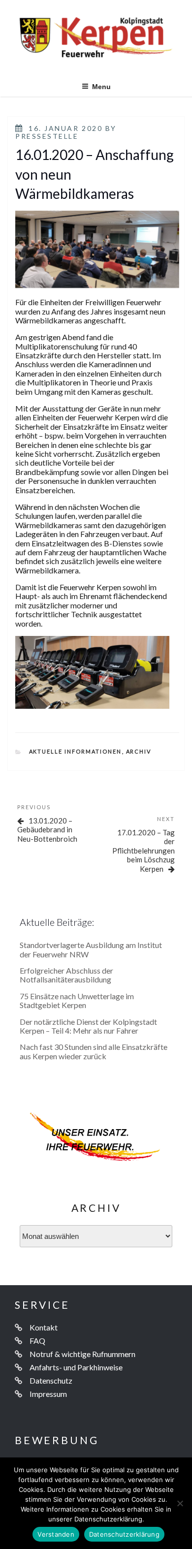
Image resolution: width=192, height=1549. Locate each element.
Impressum (48, 1393)
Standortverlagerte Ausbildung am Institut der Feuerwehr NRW (91, 949)
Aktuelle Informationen (75, 751)
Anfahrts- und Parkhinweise (76, 1367)
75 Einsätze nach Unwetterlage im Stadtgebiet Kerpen (77, 1000)
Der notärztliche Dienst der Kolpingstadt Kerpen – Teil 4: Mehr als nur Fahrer (88, 1026)
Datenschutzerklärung (124, 1534)
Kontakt (44, 1327)
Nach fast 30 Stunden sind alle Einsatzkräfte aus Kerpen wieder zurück (93, 1051)
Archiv (139, 751)
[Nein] (180, 1503)
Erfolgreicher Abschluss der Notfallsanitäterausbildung (66, 975)
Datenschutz (51, 1380)
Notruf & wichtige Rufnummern (82, 1354)
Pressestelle (47, 136)
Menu (101, 87)
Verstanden (55, 1534)
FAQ (37, 1340)
